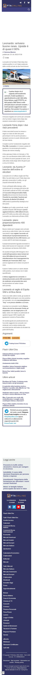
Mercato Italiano (8, 545)
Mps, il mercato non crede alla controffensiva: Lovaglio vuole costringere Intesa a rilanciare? (13, 399)
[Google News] (23, 507)
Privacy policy (19, 662)
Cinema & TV (7, 601)
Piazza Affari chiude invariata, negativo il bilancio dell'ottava (16, 359)
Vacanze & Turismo (10, 628)
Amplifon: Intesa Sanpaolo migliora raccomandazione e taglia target (15, 367)
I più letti (6, 647)
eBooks (6, 639)
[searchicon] (28, 9)
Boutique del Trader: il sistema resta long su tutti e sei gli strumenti (15, 382)
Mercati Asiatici (8, 540)
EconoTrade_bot (10, 423)
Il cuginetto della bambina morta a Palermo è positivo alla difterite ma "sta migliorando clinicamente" (16, 387)
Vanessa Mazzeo (10, 52)
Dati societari (15, 660)
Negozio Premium (9, 632)
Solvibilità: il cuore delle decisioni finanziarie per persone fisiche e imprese (16, 474)
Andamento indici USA (10, 363)
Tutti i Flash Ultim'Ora (10, 517)
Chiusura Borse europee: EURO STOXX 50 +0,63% (14, 354)
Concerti (6, 604)
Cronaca (6, 606)
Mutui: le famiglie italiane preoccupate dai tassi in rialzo (15, 488)
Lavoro (5, 615)
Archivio (21, 502)
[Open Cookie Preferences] (2, 672)
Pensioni (6, 623)
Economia (6, 534)
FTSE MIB (6, 338)
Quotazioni (7, 549)
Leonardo (15, 338)
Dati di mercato (10, 669)
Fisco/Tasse (7, 612)
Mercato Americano (10, 572)
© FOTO (6, 86)
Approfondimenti (9, 588)
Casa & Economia (9, 598)
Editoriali (6, 559)
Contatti (12, 502)
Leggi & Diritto (8, 617)
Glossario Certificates (10, 644)
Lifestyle (6, 620)
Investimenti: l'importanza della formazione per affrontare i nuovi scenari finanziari (16, 481)
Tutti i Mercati (7, 566)
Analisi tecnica (8, 520)
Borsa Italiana (8, 595)
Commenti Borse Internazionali (9, 531)
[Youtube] (18, 507)
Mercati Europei (8, 543)
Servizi (5, 635)
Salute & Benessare (10, 626)
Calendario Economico (11, 553)
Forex (5, 585)
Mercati (5, 562)
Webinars (6, 642)
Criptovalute (7, 556)
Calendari (6, 523)
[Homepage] (12, 5)
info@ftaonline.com (11, 416)
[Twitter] (14, 507)
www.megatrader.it (20, 111)
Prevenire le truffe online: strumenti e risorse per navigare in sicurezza (15, 467)
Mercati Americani (9, 537)
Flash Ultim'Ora (8, 513)
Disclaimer (6, 660)
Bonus (5, 593)
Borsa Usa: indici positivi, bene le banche (14, 372)
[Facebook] (10, 507)
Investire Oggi (8, 583)
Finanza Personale (9, 609)
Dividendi (6, 580)
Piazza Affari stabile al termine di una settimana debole (15, 404)
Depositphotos (22, 668)
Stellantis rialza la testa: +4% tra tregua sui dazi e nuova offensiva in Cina (16, 393)
